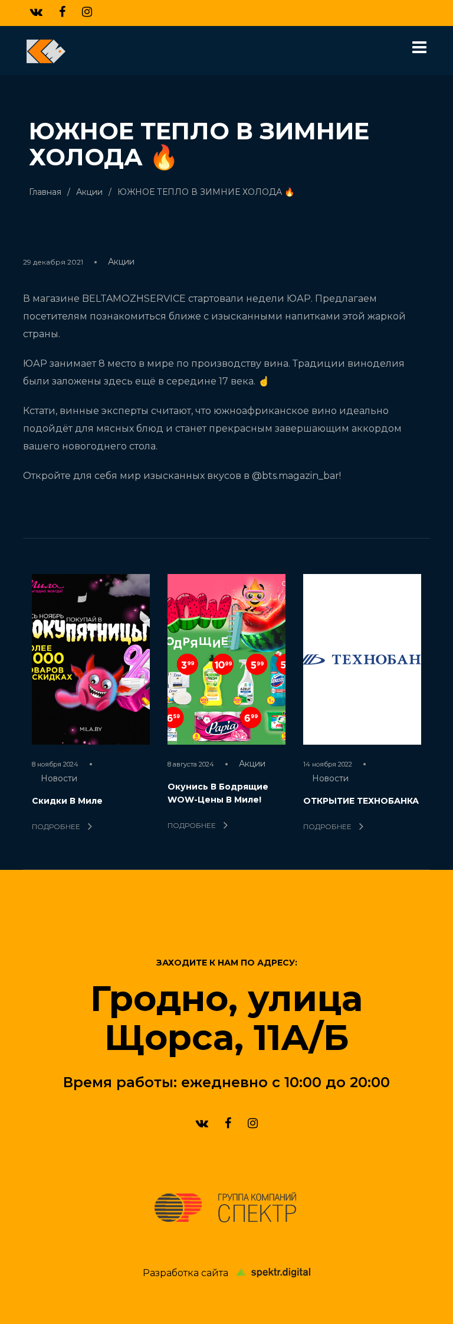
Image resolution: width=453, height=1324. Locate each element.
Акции (89, 192)
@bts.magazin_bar (295, 475)
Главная (45, 192)
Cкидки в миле (67, 800)
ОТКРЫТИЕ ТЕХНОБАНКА (361, 800)
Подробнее (57, 826)
